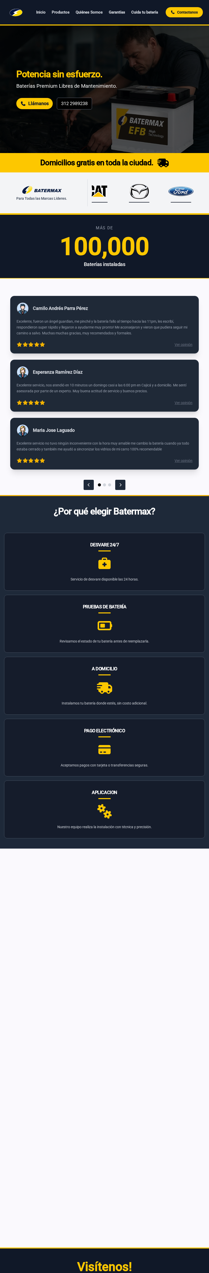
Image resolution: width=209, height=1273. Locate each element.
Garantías (117, 12)
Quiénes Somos (89, 12)
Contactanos (187, 12)
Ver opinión (183, 345)
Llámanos (38, 103)
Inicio (41, 12)
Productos (61, 12)
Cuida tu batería (144, 12)
